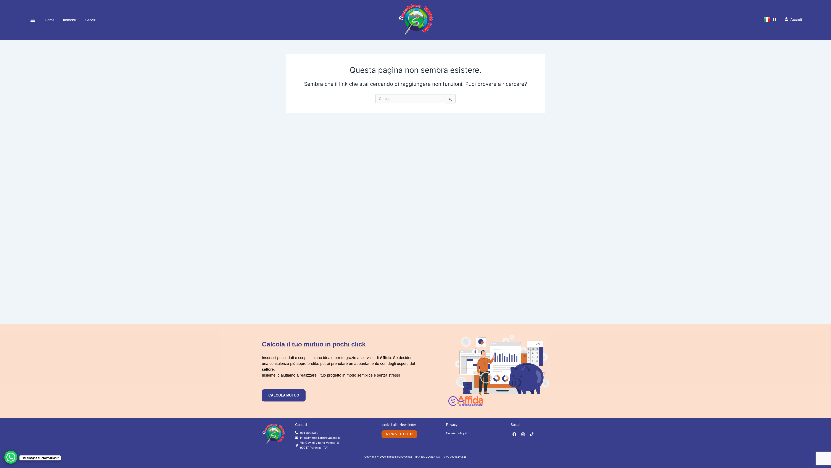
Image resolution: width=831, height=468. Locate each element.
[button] (32, 20)
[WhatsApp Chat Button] (10, 457)
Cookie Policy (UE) (459, 433)
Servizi (91, 20)
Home (49, 20)
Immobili (70, 20)
